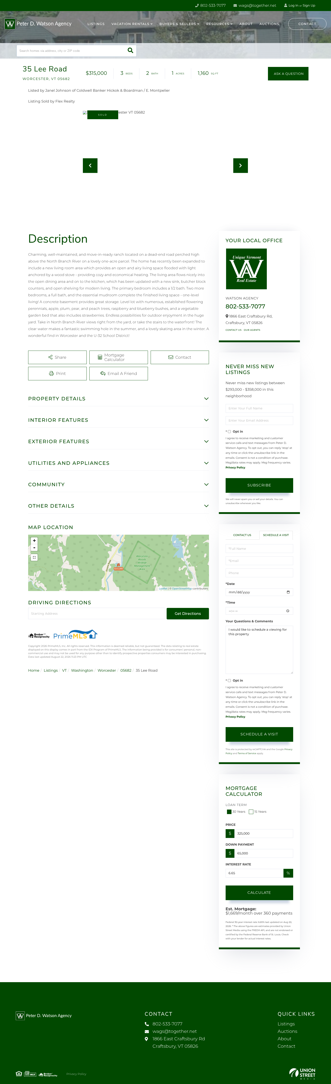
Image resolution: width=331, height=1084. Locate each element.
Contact (307, 24)
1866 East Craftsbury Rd (179, 1042)
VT (64, 671)
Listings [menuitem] (96, 24)
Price (231, 825)
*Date (230, 584)
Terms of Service (247, 753)
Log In (293, 5)
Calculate (259, 892)
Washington (82, 671)
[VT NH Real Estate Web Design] (302, 1073)
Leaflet (163, 588)
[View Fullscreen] (34, 557)
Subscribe (259, 485)
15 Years (260, 812)
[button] (130, 51)
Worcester (106, 671)
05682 (125, 671)
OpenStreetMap (182, 588)
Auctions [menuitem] (269, 24)
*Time (230, 602)
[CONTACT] (288, 73)
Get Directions (188, 614)
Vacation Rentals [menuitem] (130, 24)
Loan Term (236, 805)
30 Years (238, 812)
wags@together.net (257, 5)
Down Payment (240, 844)
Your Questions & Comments (249, 621)
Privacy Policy (235, 467)
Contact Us (234, 330)
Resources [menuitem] (217, 24)
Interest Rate (238, 864)
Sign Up (309, 5)
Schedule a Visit (276, 535)
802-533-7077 (212, 5)
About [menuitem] (246, 24)
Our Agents (252, 330)
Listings (51, 671)
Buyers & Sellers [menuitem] (177, 24)
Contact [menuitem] (286, 1046)
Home (33, 671)
